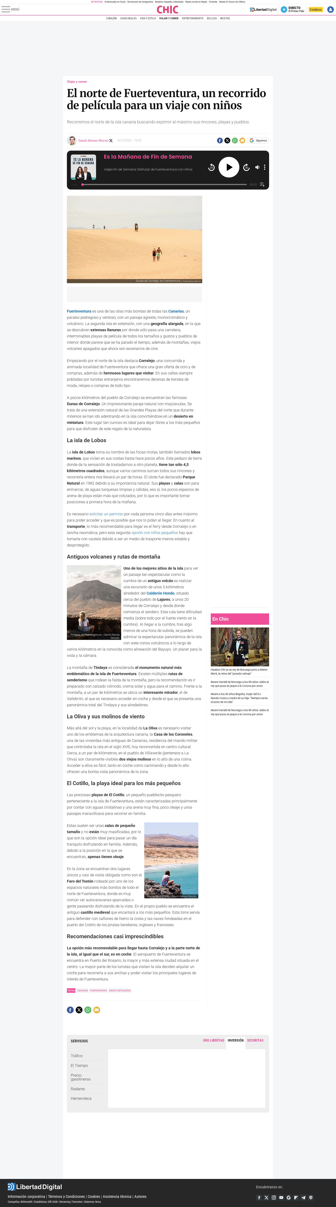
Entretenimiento (192, 18)
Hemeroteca (81, 1098)
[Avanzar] (246, 167)
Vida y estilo (148, 18)
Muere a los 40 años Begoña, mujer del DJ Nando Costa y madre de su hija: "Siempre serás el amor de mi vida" (239, 698)
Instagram (274, 1198)
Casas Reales (128, 18)
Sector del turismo (120, 990)
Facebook (259, 1198)
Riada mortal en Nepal (196, 2)
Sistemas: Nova (92, 1201)
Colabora (316, 9)
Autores (140, 1196)
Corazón (111, 18)
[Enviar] (235, 140)
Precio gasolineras (81, 1077)
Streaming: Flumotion (70, 1201)
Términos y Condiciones (66, 1196)
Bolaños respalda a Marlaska (169, 2)
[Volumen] (257, 167)
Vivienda (213, 2)
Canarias (82, 990)
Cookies (94, 1196)
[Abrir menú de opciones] (264, 167)
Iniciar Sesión (330, 9)
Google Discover (288, 1198)
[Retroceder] (211, 167)
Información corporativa (26, 1196)
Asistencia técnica (117, 1196)
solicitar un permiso (106, 514)
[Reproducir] (229, 167)
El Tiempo (79, 1065)
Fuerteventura (98, 990)
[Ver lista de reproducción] (262, 185)
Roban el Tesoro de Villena (232, 2)
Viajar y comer (168, 18)
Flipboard (296, 1198)
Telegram (303, 1198)
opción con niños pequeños (155, 532)
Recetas (225, 18)
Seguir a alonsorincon (111, 140)
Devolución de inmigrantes (140, 2)
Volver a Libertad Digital (263, 9)
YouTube (281, 1198)
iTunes (311, 1198)
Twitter (266, 1198)
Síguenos (261, 140)
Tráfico (77, 1055)
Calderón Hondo (160, 593)
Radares (78, 1089)
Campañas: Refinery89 (20, 1201)
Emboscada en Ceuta (115, 2)
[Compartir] (220, 140)
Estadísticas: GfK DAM (46, 1201)
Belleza (212, 18)
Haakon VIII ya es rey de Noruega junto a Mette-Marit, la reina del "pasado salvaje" (239, 671)
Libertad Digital (132, 1187)
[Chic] (167, 9)
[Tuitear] (227, 140)
